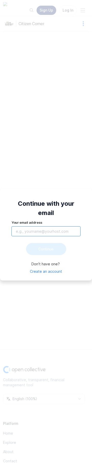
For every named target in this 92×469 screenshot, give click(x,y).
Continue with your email (46, 208)
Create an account (46, 271)
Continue (46, 249)
